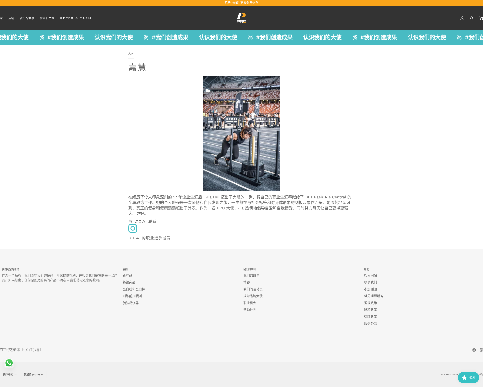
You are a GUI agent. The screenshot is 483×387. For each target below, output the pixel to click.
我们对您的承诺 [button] (10, 269)
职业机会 (249, 303)
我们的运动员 (253, 289)
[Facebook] (474, 350)
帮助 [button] (366, 269)
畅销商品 (129, 282)
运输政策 (370, 317)
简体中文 (8, 374)
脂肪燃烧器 (131, 303)
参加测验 (370, 289)
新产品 (127, 275)
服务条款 (370, 323)
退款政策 (370, 303)
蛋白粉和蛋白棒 (134, 289)
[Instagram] (481, 350)
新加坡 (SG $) (32, 374)
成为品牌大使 (253, 296)
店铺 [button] (125, 269)
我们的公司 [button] (249, 269)
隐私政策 (370, 310)
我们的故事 (251, 275)
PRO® (447, 374)
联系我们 (370, 282)
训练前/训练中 (133, 296)
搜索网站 (370, 275)
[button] (11, 18)
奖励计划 (249, 310)
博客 (246, 282)
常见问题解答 (373, 296)
